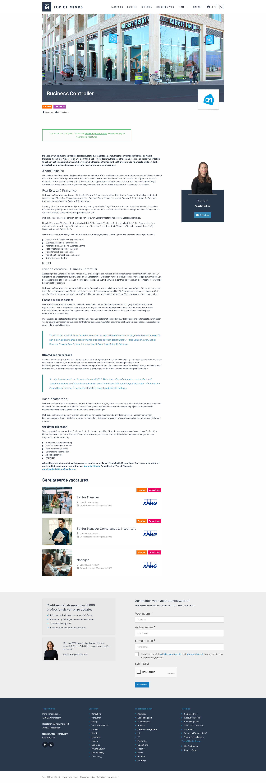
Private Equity (98, 748)
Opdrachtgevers (191, 721)
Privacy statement (70, 777)
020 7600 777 (48, 737)
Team (181, 7)
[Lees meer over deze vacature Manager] (102, 562)
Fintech (95, 729)
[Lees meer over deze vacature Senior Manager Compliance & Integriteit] (102, 531)
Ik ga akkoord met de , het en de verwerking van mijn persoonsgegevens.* (182, 656)
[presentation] (156, 672)
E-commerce (144, 721)
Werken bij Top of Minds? (195, 733)
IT (139, 737)
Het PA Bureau (191, 746)
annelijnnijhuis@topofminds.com (59, 469)
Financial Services (99, 725)
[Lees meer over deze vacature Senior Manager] (102, 500)
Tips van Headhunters (194, 737)
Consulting (96, 713)
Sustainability (97, 752)
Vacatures (117, 7)
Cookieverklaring (87, 777)
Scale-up (142, 756)
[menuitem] (117, 7)
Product (141, 748)
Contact (197, 7)
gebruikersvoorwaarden (171, 654)
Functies (132, 7)
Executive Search (192, 717)
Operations (143, 744)
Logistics (95, 744)
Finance (141, 725)
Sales (140, 752)
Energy (94, 721)
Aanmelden (142, 684)
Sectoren (146, 7)
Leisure (94, 741)
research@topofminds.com (55, 733)
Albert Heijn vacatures (96, 133)
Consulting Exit (145, 717)
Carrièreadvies (165, 7)
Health (94, 733)
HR (139, 733)
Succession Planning (193, 725)
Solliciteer (204, 215)
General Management (147, 729)
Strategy (142, 760)
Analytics (142, 713)
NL (212, 7)
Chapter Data (190, 750)
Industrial (95, 737)
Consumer (96, 717)
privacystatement (194, 654)
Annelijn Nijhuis (92, 466)
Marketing (142, 741)
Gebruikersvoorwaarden (107, 777)
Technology (96, 756)
